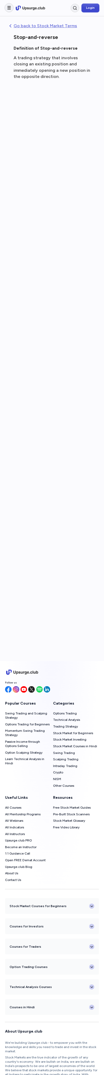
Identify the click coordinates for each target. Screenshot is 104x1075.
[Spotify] (39, 689)
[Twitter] (31, 690)
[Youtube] (24, 690)
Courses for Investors (26, 926)
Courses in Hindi (22, 1007)
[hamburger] (9, 7)
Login (90, 8)
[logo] (30, 8)
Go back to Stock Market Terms (45, 25)
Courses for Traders (25, 946)
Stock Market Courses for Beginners (38, 906)
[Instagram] (16, 690)
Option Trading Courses (28, 967)
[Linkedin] (47, 689)
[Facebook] (8, 690)
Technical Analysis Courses (31, 987)
